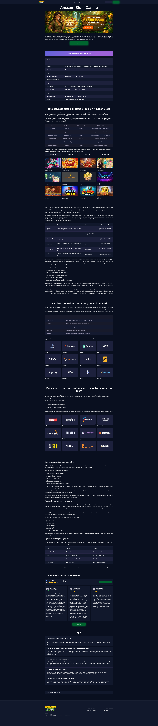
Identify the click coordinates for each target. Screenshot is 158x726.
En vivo (69, 154)
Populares (52, 154)
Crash (86, 154)
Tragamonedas (104, 154)
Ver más (79, 624)
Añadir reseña (106, 581)
